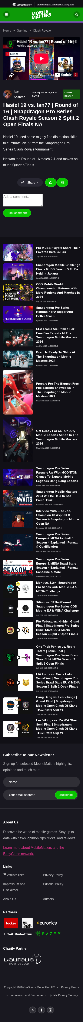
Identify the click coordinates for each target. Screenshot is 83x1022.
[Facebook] (41, 1010)
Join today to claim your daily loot (55, 4)
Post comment (17, 212)
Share (31, 182)
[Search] (76, 14)
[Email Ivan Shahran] (62, 182)
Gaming (22, 30)
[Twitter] (32, 1010)
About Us (9, 899)
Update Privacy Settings (64, 995)
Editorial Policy (53, 884)
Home (7, 30)
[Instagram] (50, 1010)
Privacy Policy (53, 875)
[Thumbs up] (51, 182)
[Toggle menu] (6, 14)
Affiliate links (15, 875)
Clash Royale (42, 30)
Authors (48, 899)
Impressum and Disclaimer (26, 995)
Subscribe (66, 794)
